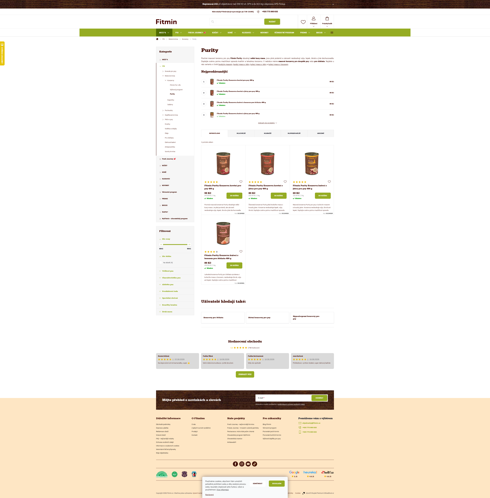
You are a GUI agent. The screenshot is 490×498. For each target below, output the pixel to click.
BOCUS (164, 205)
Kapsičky (170, 100)
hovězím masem (225, 64)
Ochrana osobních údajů (165, 442)
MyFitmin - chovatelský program (175, 218)
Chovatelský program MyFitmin (238, 435)
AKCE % (165, 59)
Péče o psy (169, 119)
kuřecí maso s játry (258, 64)
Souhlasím (276, 483)
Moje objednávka (162, 453)
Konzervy (170, 80)
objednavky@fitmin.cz (311, 423)
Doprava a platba (162, 428)
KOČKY (164, 165)
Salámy (170, 104)
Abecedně (320, 133)
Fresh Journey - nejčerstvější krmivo (240, 424)
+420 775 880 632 (309, 427)
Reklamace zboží (162, 431)
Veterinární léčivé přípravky (166, 449)
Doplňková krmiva (171, 115)
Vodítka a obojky (171, 129)
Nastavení (209, 494)
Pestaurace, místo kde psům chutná (240, 431)
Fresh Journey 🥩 (169, 159)
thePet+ (165, 212)
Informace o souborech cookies (167, 446)
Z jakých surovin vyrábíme (201, 428)
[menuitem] (164, 33)
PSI (163, 66)
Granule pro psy (170, 71)
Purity (172, 94)
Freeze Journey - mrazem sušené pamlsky (243, 428)
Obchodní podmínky (163, 424)
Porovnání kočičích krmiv (272, 435)
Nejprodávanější (294, 133)
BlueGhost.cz (329, 493)
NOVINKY (165, 185)
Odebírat (319, 398)
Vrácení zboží (161, 435)
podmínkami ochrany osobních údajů (291, 404)
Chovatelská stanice (234, 439)
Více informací (223, 489)
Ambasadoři (231, 442)
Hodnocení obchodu (245, 341)
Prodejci (195, 431)
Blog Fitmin (267, 424)
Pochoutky (169, 110)
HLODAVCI (166, 179)
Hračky (167, 124)
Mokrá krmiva (170, 76)
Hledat (272, 21)
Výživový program (176, 90)
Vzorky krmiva (170, 151)
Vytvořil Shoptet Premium (314, 493)
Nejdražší (267, 133)
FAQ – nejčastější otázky (165, 439)
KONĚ (164, 172)
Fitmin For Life (175, 85)
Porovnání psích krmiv (271, 431)
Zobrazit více (245, 374)
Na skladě (167, 263)
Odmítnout (257, 483)
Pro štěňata (169, 138)
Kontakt (195, 435)
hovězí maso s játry (241, 64)
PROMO (165, 199)
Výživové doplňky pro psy (272, 439)
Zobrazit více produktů (266, 123)
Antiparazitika (170, 147)
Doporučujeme (214, 133)
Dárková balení (170, 142)
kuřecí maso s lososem (278, 64)
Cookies (298, 493)
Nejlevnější (241, 133)
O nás (194, 424)
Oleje (166, 133)
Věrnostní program (169, 192)
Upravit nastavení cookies (201, 493)
